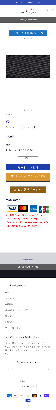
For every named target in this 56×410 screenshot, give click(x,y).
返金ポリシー (11, 316)
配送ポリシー (11, 322)
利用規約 (9, 304)
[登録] (48, 369)
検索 (7, 292)
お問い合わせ (11, 298)
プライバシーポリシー (14, 328)
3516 (9, 115)
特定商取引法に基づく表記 (16, 310)
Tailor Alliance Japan (25, 405)
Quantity (10, 127)
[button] (3, 11)
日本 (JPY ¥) (26, 386)
